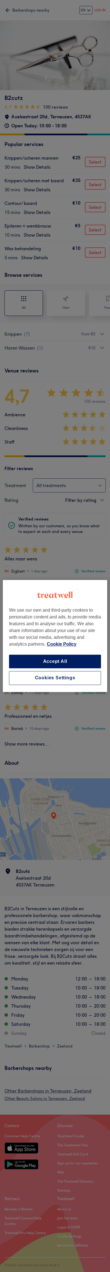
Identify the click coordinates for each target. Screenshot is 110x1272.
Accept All (55, 661)
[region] (55, 636)
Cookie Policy (61, 644)
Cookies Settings (55, 678)
